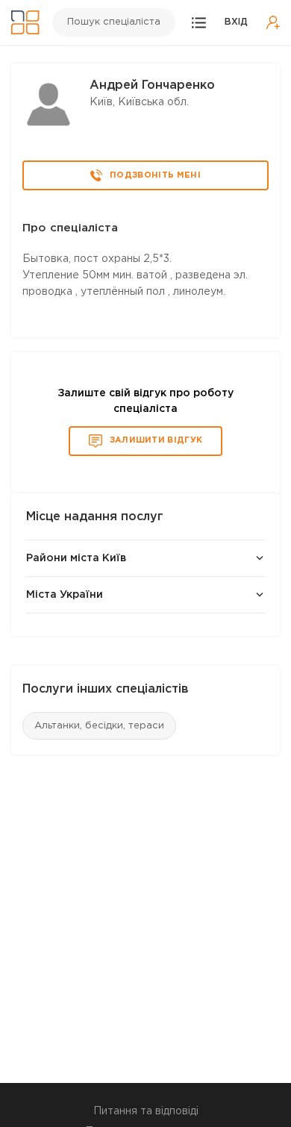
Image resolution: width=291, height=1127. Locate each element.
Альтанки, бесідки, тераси (99, 726)
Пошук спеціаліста (113, 22)
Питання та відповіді (145, 1111)
